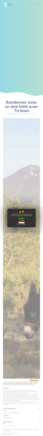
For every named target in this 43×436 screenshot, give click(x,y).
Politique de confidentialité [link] (21, 224)
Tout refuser (21, 220)
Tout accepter (21, 218)
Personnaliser (21, 222)
